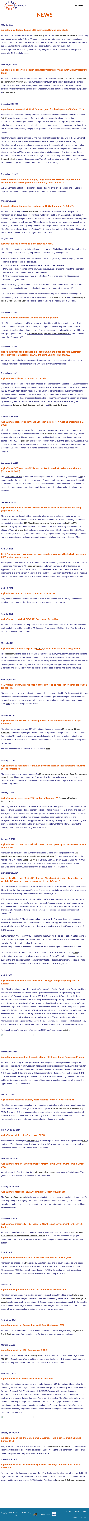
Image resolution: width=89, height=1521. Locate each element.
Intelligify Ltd (9, 92)
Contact (83, 1517)
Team (84, 1512)
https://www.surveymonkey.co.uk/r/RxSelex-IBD (49, 334)
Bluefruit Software (57, 405)
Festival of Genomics (15, 1197)
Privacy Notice (45, 1514)
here (8, 704)
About (76, 1512)
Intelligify (40, 405)
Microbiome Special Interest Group (67, 1108)
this (27, 1263)
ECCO (84, 1140)
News (75, 1517)
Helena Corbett (8, 159)
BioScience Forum (13, 477)
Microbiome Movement (45, 1172)
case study (39, 35)
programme (33, 566)
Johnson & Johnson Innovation (71, 1480)
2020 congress (32, 1140)
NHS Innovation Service (66, 35)
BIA (80, 477)
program (25, 441)
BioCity (40, 648)
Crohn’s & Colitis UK (57, 297)
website (66, 1030)
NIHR (4, 118)
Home (68, 1512)
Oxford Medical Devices (24, 405)
